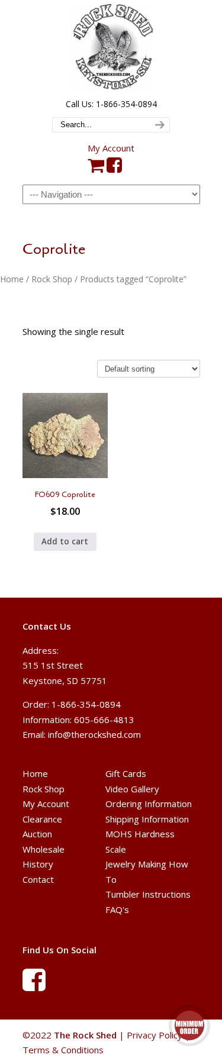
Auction (37, 834)
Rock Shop (51, 279)
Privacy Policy (154, 1035)
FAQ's (117, 909)
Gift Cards (125, 773)
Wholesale (43, 849)
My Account (111, 148)
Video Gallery (132, 789)
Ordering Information (148, 803)
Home (12, 279)
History (37, 864)
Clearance (42, 819)
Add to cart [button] (64, 541)
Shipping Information (147, 819)
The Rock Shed (111, 48)
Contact (38, 879)
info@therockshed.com (94, 734)
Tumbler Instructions (148, 894)
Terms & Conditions (63, 1050)
